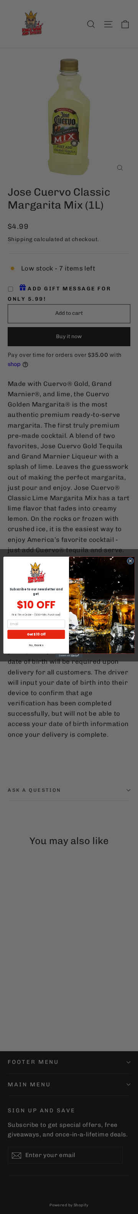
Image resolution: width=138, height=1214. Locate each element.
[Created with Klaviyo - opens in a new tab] (69, 655)
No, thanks (36, 645)
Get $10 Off (36, 634)
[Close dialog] (130, 561)
